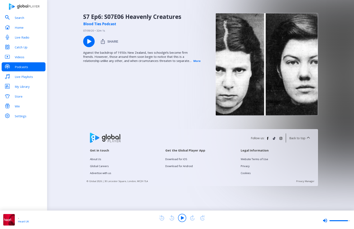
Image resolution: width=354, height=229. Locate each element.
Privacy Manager (305, 181)
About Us (95, 159)
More (197, 61)
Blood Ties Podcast (99, 24)
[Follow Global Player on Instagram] (281, 140)
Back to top (297, 138)
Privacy (245, 166)
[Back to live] (203, 218)
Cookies (246, 173)
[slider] (336, 220)
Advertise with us (100, 173)
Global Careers (99, 166)
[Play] (182, 218)
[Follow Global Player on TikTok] (274, 140)
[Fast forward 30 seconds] (192, 218)
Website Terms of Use (254, 159)
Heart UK (23, 221)
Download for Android (179, 166)
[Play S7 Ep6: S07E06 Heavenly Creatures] (89, 41)
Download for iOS (176, 159)
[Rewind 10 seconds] (172, 218)
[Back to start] (162, 218)
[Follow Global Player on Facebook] (268, 140)
